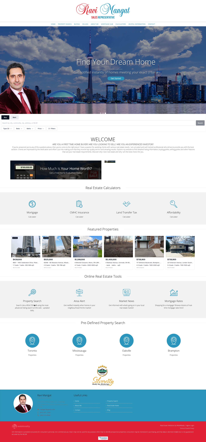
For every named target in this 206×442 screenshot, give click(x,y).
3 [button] (105, 113)
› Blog (108, 410)
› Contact (77, 410)
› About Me (78, 405)
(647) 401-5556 (45, 412)
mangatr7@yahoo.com (47, 409)
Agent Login (190, 425)
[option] (103, 70)
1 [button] (100, 113)
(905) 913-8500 (45, 415)
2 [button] (103, 113)
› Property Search (112, 401)
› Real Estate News (112, 405)
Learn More (103, 78)
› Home (76, 401)
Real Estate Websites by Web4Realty (172, 425)
